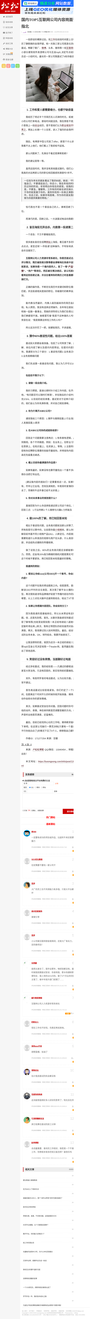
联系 (25, 787)
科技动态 (9, 38)
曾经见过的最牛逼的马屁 (31, 1269)
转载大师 (47, 32)
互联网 (69, 48)
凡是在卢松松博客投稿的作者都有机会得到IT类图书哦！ (42, 1305)
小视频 (58, 530)
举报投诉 (39, 1311)
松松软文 (13, 66)
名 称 (25, 783)
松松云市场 (4, 66)
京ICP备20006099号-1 (50, 1315)
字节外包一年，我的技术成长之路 (35, 1296)
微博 (44, 48)
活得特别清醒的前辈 (30, 1278)
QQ (25, 791)
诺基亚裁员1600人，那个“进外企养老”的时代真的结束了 (42, 1198)
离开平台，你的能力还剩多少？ (34, 1234)
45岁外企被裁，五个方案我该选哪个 (35, 1225)
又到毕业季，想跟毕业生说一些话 (35, 1260)
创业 (37, 125)
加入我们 (24, 1311)
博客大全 (9, 49)
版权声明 (54, 1311)
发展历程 (61, 1311)
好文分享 (9, 27)
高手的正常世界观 (29, 1207)
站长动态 (9, 22)
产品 (70, 266)
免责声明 (46, 1311)
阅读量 (29, 32)
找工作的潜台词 (28, 1243)
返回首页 (9, 17)
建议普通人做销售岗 (30, 1180)
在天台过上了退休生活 (31, 1189)
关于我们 (31, 1311)
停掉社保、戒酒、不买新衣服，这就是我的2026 (39, 1216)
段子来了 (9, 33)
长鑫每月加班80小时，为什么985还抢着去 (38, 1252)
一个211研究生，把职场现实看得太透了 (37, 1287)
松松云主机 (17, 66)
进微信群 (8, 66)
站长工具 (9, 43)
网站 (48, 242)
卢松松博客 (10, 7)
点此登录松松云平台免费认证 (37, 781)
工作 (53, 39)
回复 (67, 1013)
